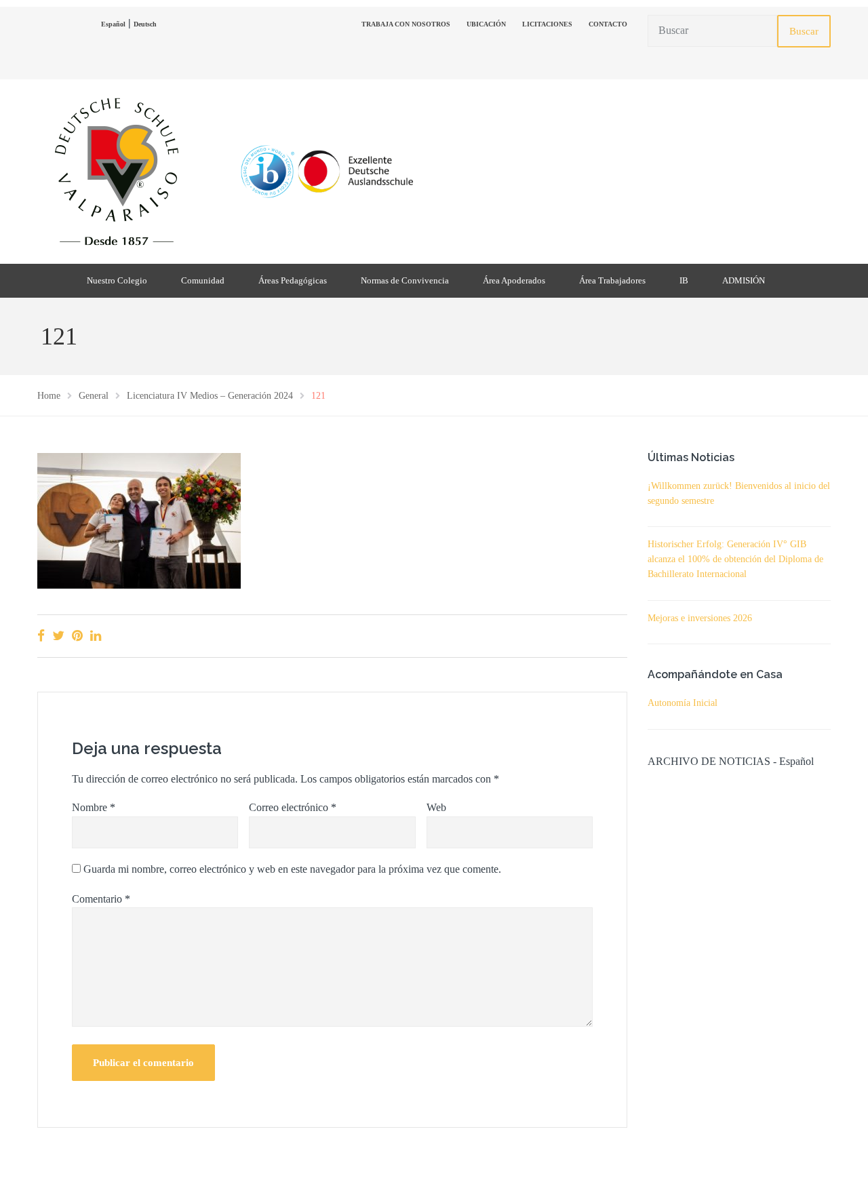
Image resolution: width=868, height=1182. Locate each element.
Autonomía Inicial (682, 703)
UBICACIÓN (486, 24)
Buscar (803, 31)
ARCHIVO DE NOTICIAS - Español (731, 761)
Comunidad (202, 280)
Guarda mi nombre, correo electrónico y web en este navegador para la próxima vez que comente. (292, 869)
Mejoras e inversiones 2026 (700, 618)
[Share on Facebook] (41, 636)
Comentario (101, 899)
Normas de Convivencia (405, 280)
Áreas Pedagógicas (292, 280)
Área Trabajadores (612, 280)
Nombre (93, 807)
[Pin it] (77, 636)
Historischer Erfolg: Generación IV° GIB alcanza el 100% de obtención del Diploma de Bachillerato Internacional (735, 559)
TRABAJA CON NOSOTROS (405, 24)
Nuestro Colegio (117, 280)
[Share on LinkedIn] (95, 636)
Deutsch (145, 24)
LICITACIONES (547, 24)
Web (436, 807)
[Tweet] (58, 636)
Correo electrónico (292, 807)
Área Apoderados (514, 280)
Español (113, 24)
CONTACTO (608, 24)
